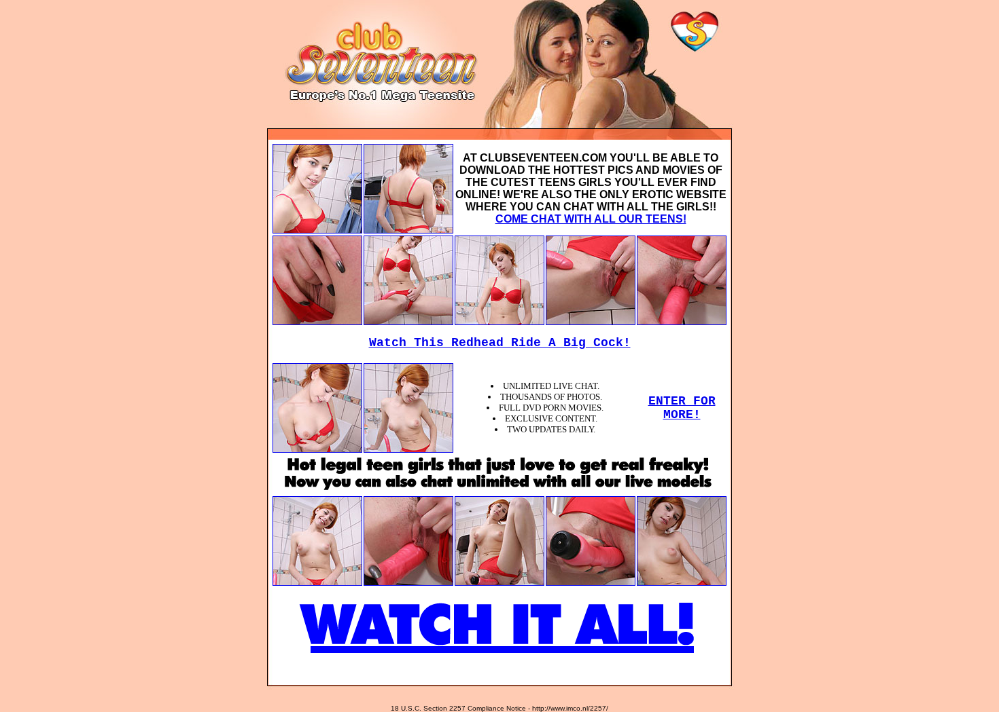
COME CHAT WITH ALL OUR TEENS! (590, 219)
